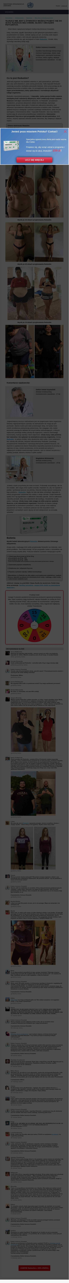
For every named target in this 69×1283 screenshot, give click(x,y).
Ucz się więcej (34, 160)
